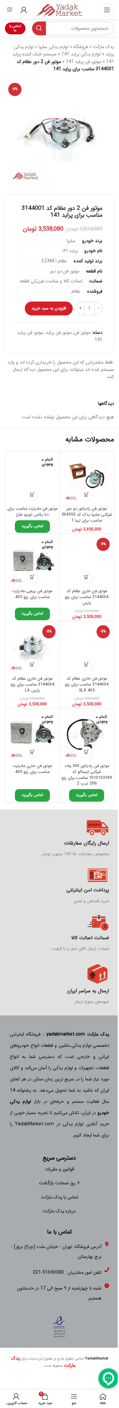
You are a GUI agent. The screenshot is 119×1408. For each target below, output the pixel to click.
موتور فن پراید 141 (83, 61)
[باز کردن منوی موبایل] (107, 9)
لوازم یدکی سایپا (53, 46)
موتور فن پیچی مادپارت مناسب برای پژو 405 (32, 594)
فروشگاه (80, 46)
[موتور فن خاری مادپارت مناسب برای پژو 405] (32, 735)
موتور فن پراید (59, 332)
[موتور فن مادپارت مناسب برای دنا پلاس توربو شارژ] (32, 478)
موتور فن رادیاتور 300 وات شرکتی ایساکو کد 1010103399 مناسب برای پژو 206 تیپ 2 (86, 775)
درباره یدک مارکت (59, 1211)
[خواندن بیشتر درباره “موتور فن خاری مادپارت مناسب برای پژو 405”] (32, 752)
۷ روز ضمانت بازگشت (59, 1183)
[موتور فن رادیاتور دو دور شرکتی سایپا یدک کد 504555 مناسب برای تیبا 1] (86, 478)
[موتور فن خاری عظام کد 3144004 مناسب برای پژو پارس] (86, 560)
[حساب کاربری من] (23, 9)
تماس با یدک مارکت (59, 1197)
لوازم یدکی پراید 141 (80, 54)
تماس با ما (15, 28)
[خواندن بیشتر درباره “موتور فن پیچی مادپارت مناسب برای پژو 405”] (32, 577)
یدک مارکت (103, 46)
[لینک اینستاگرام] (9, 10)
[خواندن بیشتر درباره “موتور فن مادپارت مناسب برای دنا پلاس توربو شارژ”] (32, 494)
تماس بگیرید (32, 526)
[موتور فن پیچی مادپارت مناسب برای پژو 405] (32, 560)
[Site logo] (59, 9)
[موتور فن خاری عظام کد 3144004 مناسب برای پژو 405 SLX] (86, 648)
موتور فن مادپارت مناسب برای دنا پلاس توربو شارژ (32, 511)
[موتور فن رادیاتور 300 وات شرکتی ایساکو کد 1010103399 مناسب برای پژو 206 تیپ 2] (86, 735)
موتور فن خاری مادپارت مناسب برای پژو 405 (32, 769)
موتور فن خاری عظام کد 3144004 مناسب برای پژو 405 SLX (86, 684)
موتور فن (82, 332)
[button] (87, 494)
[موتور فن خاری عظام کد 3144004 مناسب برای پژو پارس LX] (32, 648)
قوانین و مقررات (59, 1169)
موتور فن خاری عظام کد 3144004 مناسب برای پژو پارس (86, 597)
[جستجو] (39, 28)
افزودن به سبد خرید (48, 308)
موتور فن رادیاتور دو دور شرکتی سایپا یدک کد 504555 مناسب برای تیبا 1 (86, 514)
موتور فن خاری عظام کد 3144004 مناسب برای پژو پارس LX (32, 684)
